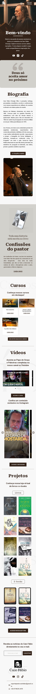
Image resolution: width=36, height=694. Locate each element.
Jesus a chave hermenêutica (26, 310)
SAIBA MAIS (18, 271)
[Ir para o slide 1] (15, 388)
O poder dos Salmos (10, 328)
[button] (16, 199)
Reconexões (10, 309)
